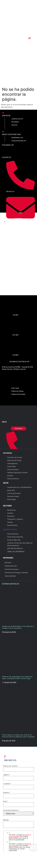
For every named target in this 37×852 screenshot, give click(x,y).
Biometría (8, 563)
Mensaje (6, 820)
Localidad (7, 783)
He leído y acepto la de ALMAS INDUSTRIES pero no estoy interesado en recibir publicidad (20, 847)
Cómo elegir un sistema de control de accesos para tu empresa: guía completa (18, 736)
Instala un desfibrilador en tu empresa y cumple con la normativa (18, 627)
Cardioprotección (11, 566)
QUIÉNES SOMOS (10, 530)
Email (5, 801)
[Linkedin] (17, 151)
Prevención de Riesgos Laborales (16, 573)
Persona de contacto (10, 766)
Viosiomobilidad (10, 576)
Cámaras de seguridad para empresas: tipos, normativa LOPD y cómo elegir (17, 677)
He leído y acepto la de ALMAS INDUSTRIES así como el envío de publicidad (20, 837)
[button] (29, 38)
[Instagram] (10, 151)
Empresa (6, 792)
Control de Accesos (12, 569)
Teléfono (6, 775)
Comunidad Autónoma (11, 810)
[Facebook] (4, 151)
